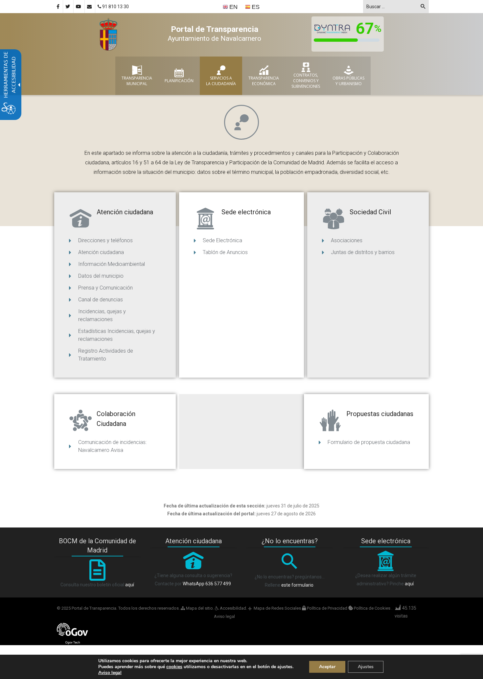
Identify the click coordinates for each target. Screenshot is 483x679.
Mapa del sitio (199, 608)
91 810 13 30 (115, 6)
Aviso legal (224, 616)
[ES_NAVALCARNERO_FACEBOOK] (58, 6)
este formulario (297, 585)
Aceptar (327, 667)
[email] (89, 6)
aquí (129, 584)
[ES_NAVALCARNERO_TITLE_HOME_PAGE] (108, 33)
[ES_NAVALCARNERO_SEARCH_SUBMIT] (423, 7)
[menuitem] (230, 6)
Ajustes (366, 667)
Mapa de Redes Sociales (277, 608)
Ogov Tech (72, 642)
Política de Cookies (372, 608)
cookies (174, 667)
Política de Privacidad (327, 608)
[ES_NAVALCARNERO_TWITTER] (68, 6)
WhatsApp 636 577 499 (207, 583)
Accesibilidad (232, 608)
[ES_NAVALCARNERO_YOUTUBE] (79, 6)
